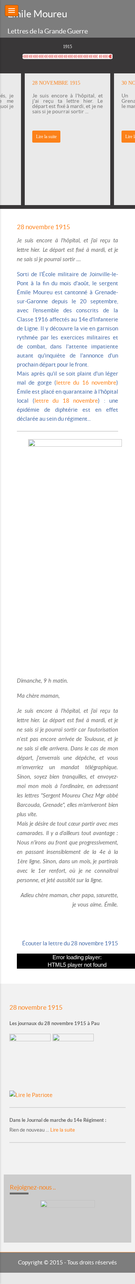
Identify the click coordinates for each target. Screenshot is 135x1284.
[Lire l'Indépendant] (30, 1061)
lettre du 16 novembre (86, 382)
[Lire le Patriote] (30, 1094)
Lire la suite (46, 136)
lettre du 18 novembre (66, 400)
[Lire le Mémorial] (74, 1061)
